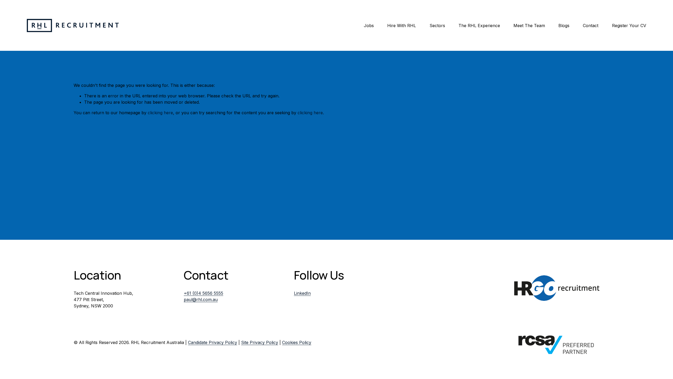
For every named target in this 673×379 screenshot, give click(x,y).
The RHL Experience (479, 25)
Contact (590, 25)
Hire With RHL (401, 25)
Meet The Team (529, 25)
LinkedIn (302, 293)
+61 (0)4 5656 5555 (203, 293)
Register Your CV (629, 25)
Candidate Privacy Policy (212, 342)
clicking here (160, 112)
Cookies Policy (296, 342)
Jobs (369, 25)
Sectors (437, 25)
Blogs (563, 25)
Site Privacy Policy (259, 342)
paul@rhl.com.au (201, 299)
